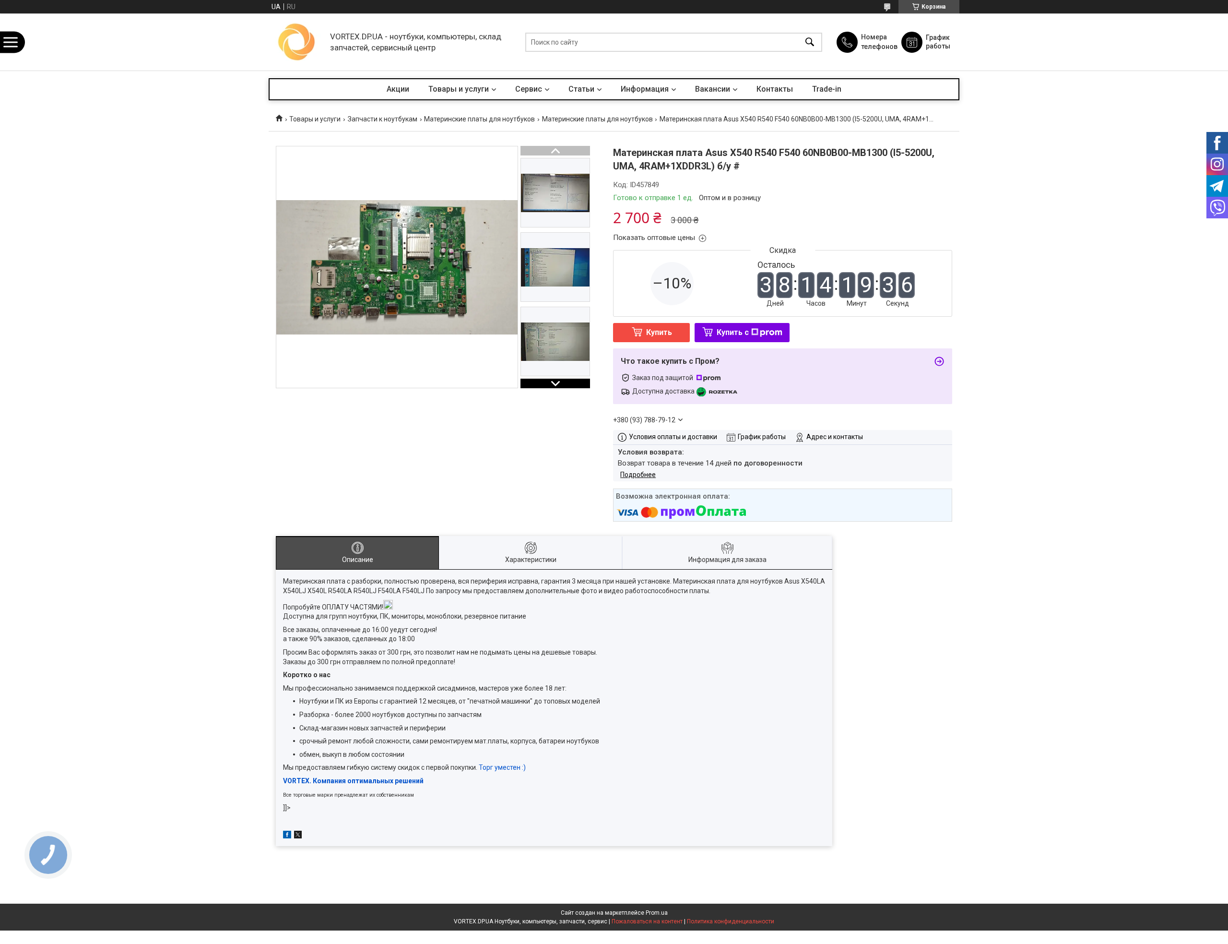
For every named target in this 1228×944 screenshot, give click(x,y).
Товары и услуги (458, 89)
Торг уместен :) (502, 767)
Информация (645, 89)
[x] (298, 836)
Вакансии (712, 89)
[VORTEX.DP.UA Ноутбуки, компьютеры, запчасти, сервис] (297, 42)
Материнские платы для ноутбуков (479, 119)
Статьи (581, 89)
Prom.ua (657, 912)
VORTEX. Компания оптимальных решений (353, 781)
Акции (398, 89)
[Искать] (809, 42)
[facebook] (287, 836)
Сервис (528, 89)
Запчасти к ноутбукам (382, 119)
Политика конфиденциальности (730, 921)
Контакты (774, 89)
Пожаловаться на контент (647, 921)
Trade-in (826, 89)
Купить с (733, 332)
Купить (659, 332)
